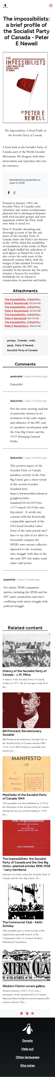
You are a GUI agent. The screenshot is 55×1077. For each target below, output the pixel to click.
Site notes (27, 1065)
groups (11, 340)
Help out (27, 1049)
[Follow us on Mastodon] (32, 1013)
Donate (27, 1040)
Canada (22, 340)
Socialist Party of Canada (22, 350)
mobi (32, 340)
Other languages (27, 1057)
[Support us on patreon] (27, 1013)
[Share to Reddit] (14, 192)
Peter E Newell (24, 345)
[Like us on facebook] (21, 1013)
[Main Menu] (50, 5)
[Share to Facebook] (8, 192)
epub (10, 345)
